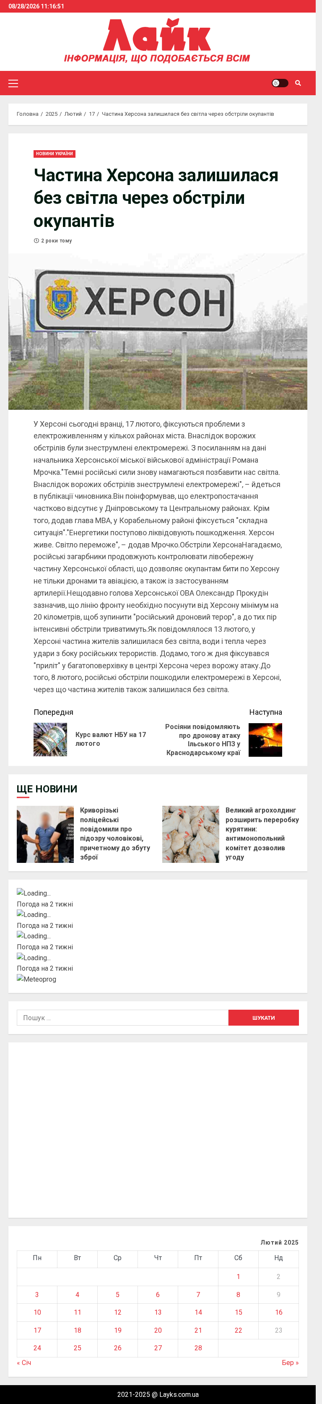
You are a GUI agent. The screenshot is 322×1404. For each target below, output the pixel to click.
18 (77, 1330)
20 (158, 1330)
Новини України (54, 153)
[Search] (298, 83)
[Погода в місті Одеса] (158, 958)
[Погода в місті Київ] (158, 893)
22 (238, 1330)
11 (77, 1312)
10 (37, 1312)
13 (158, 1312)
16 (279, 1312)
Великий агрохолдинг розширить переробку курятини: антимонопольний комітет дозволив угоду (190, 834)
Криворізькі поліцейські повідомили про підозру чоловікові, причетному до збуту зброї (45, 834)
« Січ (24, 1363)
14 (198, 1312)
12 (118, 1312)
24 (37, 1348)
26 (118, 1348)
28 (198, 1348)
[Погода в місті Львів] (158, 936)
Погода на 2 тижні (45, 904)
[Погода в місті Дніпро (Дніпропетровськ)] (158, 914)
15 (238, 1312)
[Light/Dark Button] (280, 83)
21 (198, 1330)
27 (158, 1348)
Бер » (290, 1363)
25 (77, 1348)
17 (37, 1330)
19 (118, 1330)
